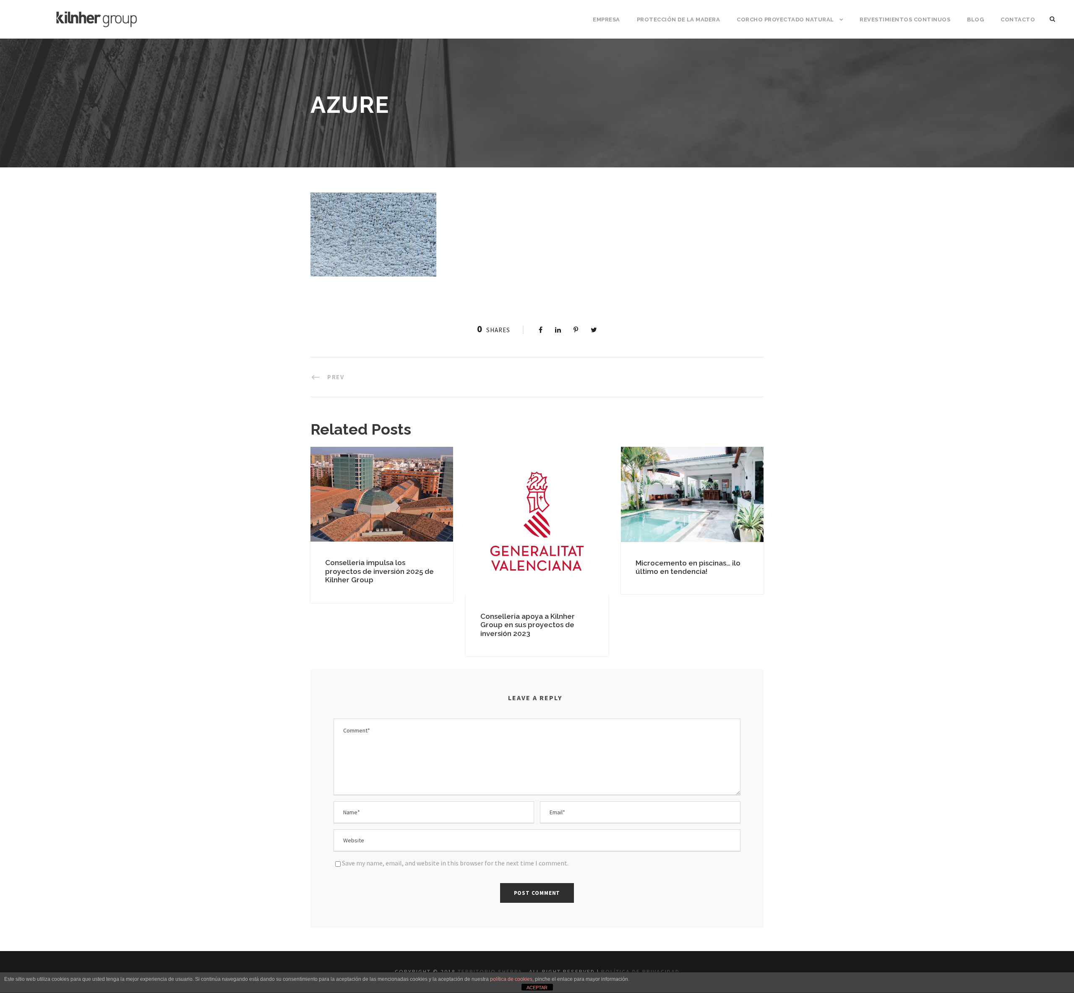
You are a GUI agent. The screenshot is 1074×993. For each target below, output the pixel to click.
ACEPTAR (537, 987)
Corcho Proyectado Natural (785, 19)
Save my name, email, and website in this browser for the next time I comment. (455, 863)
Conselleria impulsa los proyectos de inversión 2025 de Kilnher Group (379, 571)
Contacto (1018, 19)
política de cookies (511, 979)
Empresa (606, 19)
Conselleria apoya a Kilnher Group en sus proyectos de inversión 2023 (527, 625)
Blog (975, 19)
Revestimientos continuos (905, 19)
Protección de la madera (678, 19)
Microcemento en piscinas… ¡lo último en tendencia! (688, 567)
